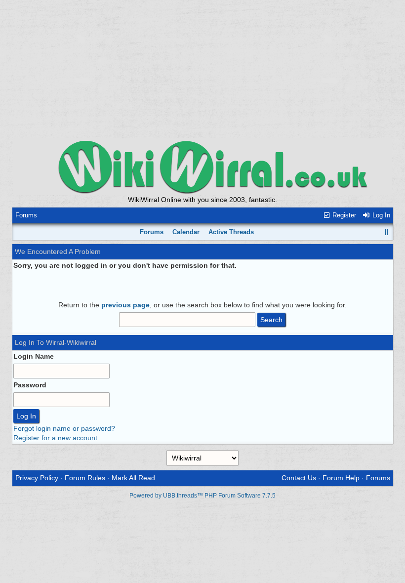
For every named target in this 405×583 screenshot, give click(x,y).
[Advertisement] (202, 69)
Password (29, 385)
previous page (125, 305)
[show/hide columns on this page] (386, 232)
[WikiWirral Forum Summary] (202, 166)
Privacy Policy (36, 478)
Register (343, 215)
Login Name (33, 356)
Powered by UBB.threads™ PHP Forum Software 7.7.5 (202, 495)
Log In (380, 215)
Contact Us (299, 478)
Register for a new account (55, 438)
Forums (26, 215)
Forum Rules (85, 478)
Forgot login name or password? (64, 428)
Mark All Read (133, 478)
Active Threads (231, 232)
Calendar (186, 232)
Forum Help (341, 478)
